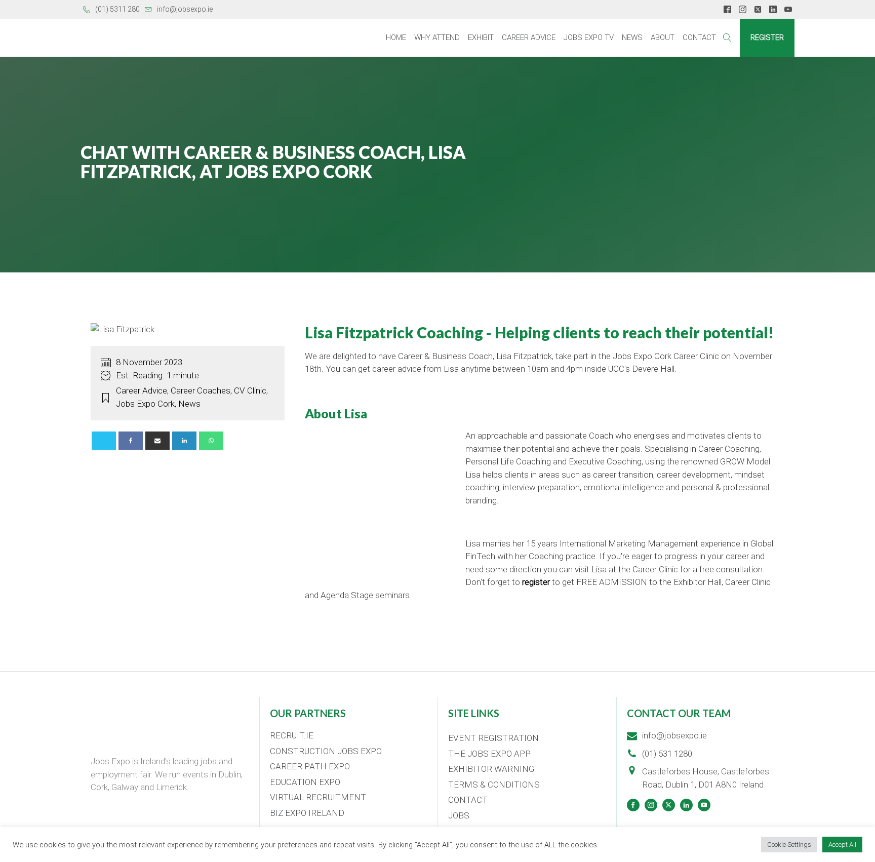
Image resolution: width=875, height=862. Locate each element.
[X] (104, 441)
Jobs (458, 815)
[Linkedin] (184, 441)
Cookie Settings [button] (789, 844)
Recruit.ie (291, 735)
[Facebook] (130, 441)
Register (767, 37)
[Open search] (727, 38)
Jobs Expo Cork (145, 404)
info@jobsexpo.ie (185, 9)
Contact (699, 37)
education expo (305, 782)
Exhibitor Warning (491, 769)
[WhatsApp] (211, 441)
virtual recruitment (318, 797)
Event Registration (493, 738)
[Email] (157, 441)
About (662, 37)
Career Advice (528, 37)
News (632, 37)
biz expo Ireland (307, 813)
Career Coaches (200, 390)
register (536, 582)
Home (396, 37)
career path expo (310, 766)
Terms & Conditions (494, 784)
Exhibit (481, 37)
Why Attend (437, 37)
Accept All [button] (842, 844)
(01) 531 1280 (667, 754)
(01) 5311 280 (117, 9)
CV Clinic (250, 390)
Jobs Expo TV (589, 37)
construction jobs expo (326, 751)
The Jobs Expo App (489, 754)
